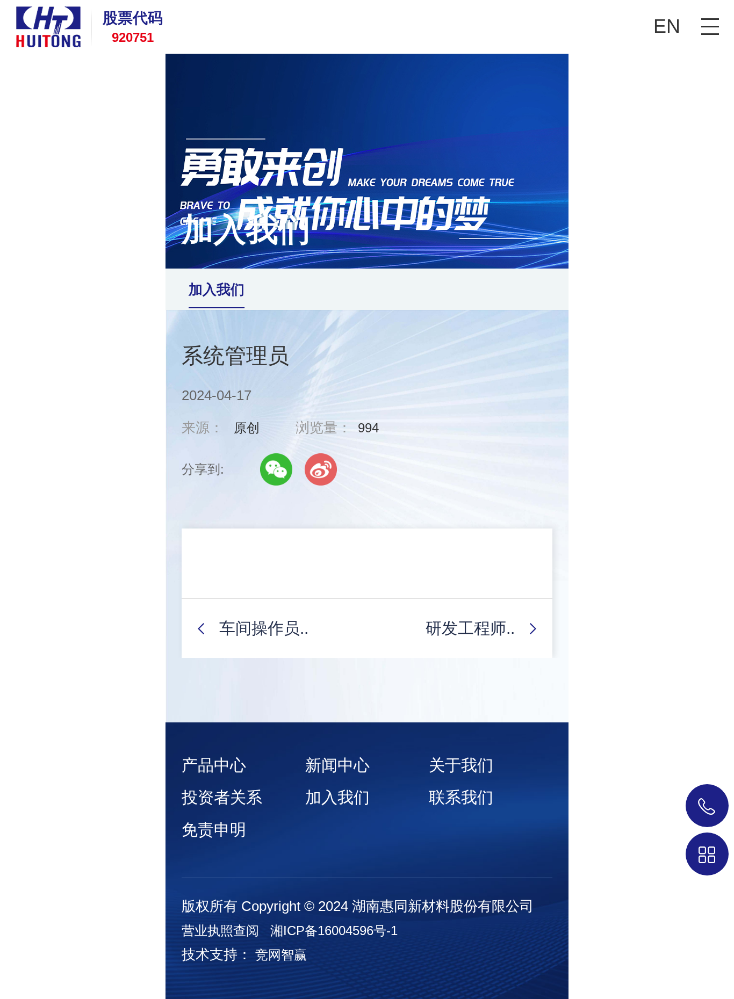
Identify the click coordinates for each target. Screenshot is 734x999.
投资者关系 (222, 797)
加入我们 (216, 289)
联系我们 (461, 797)
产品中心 (214, 765)
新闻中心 (337, 765)
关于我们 (461, 765)
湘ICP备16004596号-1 (334, 930)
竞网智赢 (281, 954)
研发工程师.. (470, 628)
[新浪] (321, 469)
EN (666, 26)
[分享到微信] (276, 469)
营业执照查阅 (220, 930)
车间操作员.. (263, 628)
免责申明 (214, 829)
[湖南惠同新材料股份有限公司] (40, 23)
